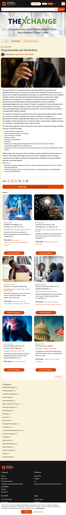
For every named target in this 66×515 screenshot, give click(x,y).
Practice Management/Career (13, 430)
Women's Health (8, 457)
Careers (3, 489)
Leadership (5, 486)
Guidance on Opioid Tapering (15, 286)
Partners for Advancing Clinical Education (48, 484)
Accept (26, 511)
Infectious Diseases (9, 407)
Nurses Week (7, 420)
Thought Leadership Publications (12, 484)
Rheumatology (8, 447)
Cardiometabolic (9, 390)
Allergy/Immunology (10, 387)
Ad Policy (37, 502)
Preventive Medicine (10, 434)
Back (6, 41)
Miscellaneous (24, 242)
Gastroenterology (8, 400)
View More (58, 377)
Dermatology (7, 397)
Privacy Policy (38, 499)
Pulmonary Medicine (10, 443)
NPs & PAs (7, 244)
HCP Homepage (6, 499)
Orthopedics (7, 427)
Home (3, 476)
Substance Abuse (42, 187)
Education (37, 476)
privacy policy (40, 508)
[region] (33, 508)
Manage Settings (38, 511)
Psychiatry (55, 241)
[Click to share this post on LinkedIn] (12, 181)
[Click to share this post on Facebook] (8, 181)
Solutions (4, 478)
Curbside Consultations (10, 394)
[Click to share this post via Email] (27, 181)
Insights (36, 478)
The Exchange (15, 41)
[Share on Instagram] (23, 181)
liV (35, 481)
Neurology (16, 240)
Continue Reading (13, 253)
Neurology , (31, 187)
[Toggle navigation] (63, 3)
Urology (5, 453)
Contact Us (4, 492)
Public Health (8, 303)
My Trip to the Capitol (44, 346)
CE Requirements (6, 481)
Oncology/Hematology (10, 424)
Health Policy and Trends (11, 242)
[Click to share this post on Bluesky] (19, 181)
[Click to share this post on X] (16, 181)
